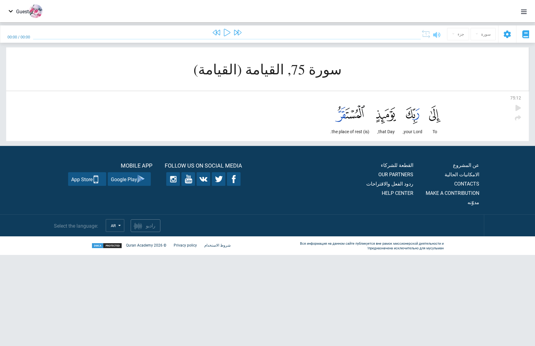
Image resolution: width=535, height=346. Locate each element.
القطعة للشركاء (397, 165)
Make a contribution (452, 193)
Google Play (124, 179)
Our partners (395, 174)
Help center (397, 193)
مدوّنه (473, 202)
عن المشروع (466, 165)
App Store (82, 179)
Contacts (466, 183)
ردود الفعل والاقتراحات (389, 183)
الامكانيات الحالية (462, 174)
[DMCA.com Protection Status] (106, 246)
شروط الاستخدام (217, 245)
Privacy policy (185, 245)
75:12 (515, 98)
